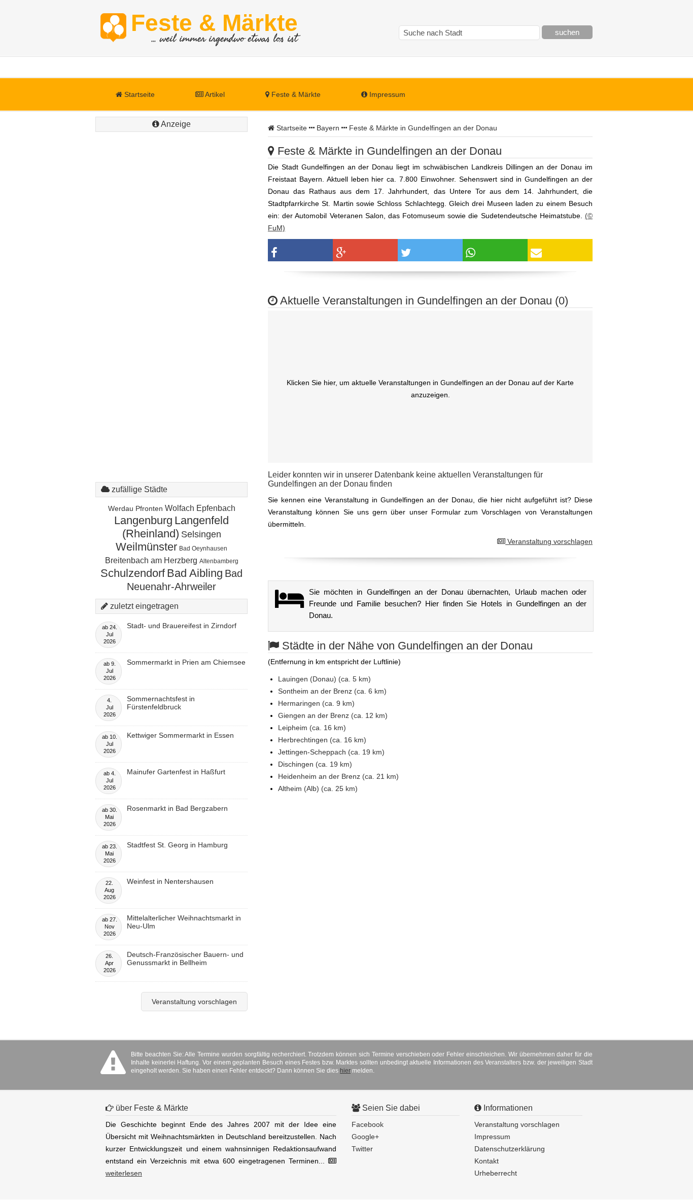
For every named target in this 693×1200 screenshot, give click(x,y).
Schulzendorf (132, 573)
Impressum (386, 94)
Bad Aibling (195, 573)
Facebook (368, 1124)
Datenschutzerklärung (509, 1149)
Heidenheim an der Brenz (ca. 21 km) (338, 776)
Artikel (214, 94)
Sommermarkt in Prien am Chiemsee (186, 662)
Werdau (120, 508)
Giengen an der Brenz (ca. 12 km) (333, 715)
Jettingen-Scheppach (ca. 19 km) (331, 752)
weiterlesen (124, 1173)
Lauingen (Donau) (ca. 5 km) (324, 679)
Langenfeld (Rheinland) (175, 527)
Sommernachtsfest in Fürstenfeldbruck (161, 703)
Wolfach (179, 508)
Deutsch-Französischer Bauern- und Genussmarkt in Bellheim (185, 958)
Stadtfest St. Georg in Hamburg (177, 845)
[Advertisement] (171, 286)
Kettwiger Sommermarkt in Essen (180, 735)
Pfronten (149, 508)
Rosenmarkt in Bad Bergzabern (177, 808)
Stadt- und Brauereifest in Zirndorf (181, 626)
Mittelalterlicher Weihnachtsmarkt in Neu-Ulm (184, 922)
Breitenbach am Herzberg (151, 560)
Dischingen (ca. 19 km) (315, 764)
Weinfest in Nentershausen (170, 881)
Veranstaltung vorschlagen (549, 541)
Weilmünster (146, 546)
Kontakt (486, 1161)
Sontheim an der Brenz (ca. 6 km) (332, 691)
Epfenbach (215, 508)
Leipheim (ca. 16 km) (312, 728)
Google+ (365, 1137)
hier (345, 1070)
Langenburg (143, 520)
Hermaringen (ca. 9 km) (316, 703)
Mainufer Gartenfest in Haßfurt (176, 772)
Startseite (138, 94)
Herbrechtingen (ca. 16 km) (322, 740)
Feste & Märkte (214, 28)
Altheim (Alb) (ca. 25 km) (318, 788)
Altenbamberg (218, 561)
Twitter (362, 1149)
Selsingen (201, 534)
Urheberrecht (495, 1173)
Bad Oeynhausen (203, 548)
